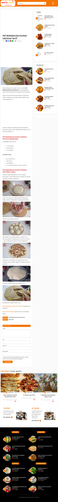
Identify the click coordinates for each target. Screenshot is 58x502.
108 (14, 480)
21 (16, 401)
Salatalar (49, 392)
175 (46, 99)
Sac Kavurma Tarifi (48, 52)
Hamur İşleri (11, 319)
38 (39, 447)
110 (14, 489)
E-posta (4, 345)
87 (13, 449)
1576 (46, 37)
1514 (46, 46)
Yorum (4, 328)
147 (46, 108)
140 (46, 81)
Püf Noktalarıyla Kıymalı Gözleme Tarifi (16, 317)
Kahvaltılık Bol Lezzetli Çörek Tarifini (12, 306)
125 (46, 90)
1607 (46, 18)
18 (35, 399)
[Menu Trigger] (53, 3)
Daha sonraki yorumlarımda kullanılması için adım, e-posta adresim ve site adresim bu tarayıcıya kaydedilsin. (15, 358)
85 (13, 439)
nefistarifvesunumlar (9, 399)
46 (13, 471)
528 (39, 471)
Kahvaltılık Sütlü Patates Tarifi (45, 446)
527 (40, 480)
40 (54, 401)
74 (39, 458)
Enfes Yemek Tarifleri (8, 311)
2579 (46, 54)
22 (16, 41)
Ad (3, 339)
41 (39, 439)
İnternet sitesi (5, 351)
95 (46, 71)
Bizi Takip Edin (7, 417)
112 (14, 458)
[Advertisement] (16, 21)
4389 (46, 28)
